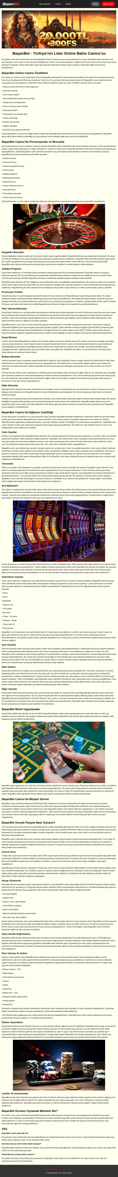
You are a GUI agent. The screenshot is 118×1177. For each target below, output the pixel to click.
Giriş (95, 4)
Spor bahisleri (44, 4)
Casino (58, 4)
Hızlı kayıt (108, 4)
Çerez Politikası (66, 1169)
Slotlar (68, 4)
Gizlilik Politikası (52, 1169)
